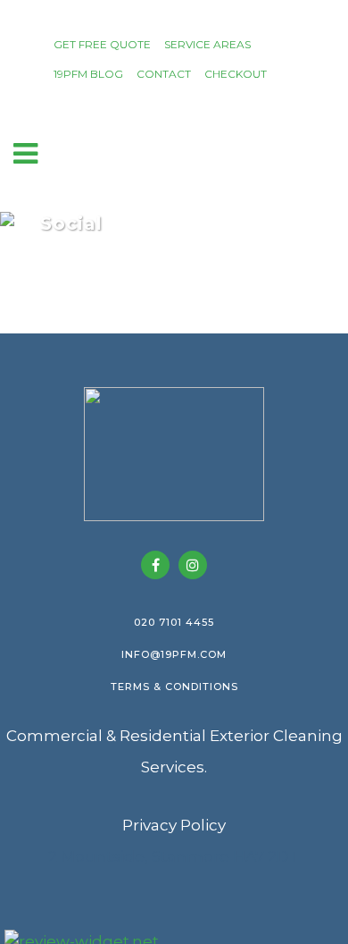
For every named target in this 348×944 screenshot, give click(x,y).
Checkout (235, 73)
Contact (164, 73)
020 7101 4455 (174, 622)
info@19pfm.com (174, 654)
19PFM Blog (88, 73)
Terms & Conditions (174, 686)
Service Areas (207, 44)
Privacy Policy (174, 825)
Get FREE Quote (102, 44)
